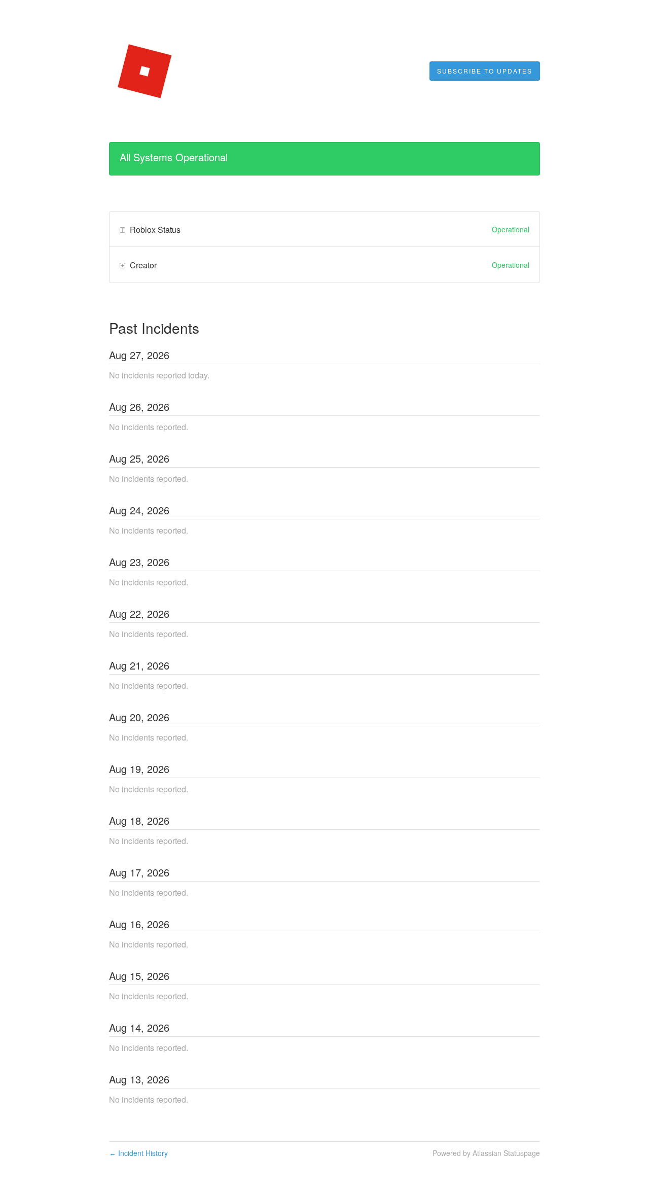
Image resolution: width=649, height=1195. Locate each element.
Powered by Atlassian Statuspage (486, 1153)
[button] (484, 71)
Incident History (138, 1153)
